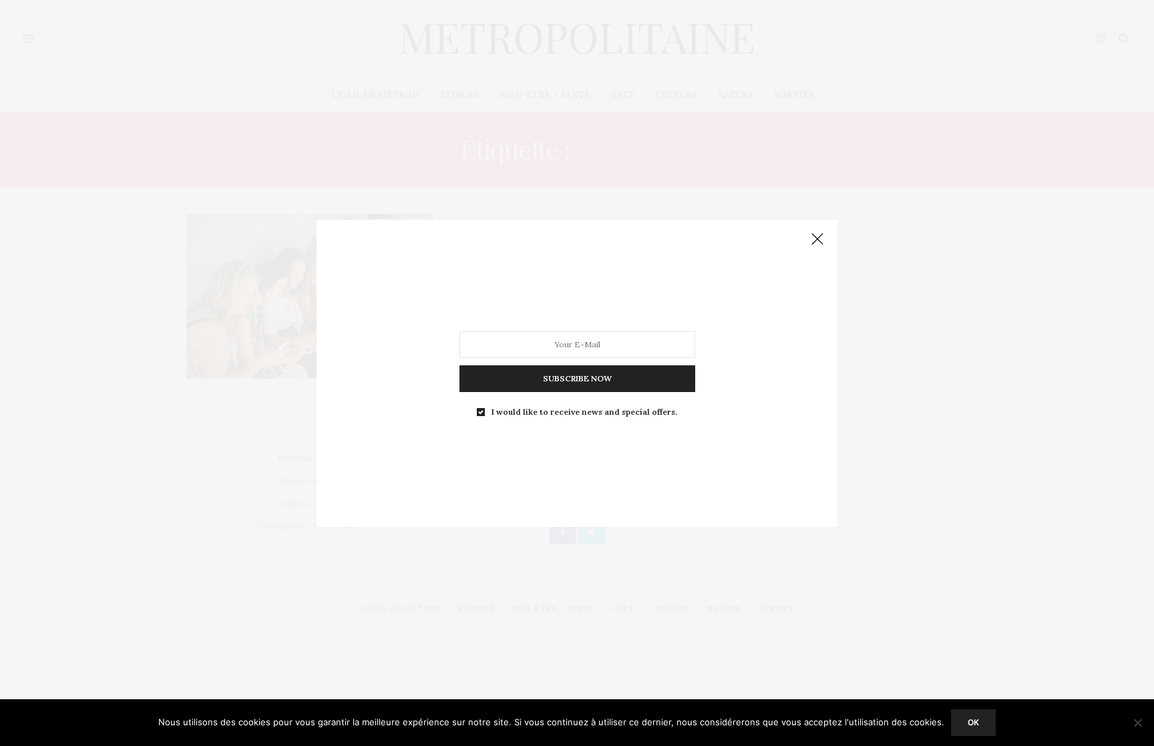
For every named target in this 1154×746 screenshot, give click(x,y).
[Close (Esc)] (817, 239)
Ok (973, 722)
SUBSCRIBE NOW (577, 378)
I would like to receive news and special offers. (584, 411)
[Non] (1137, 722)
